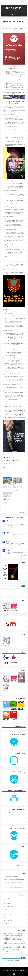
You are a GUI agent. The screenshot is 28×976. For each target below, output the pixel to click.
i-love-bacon (19, 936)
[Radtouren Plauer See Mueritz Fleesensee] (14, 779)
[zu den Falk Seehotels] (14, 97)
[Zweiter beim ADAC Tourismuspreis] (21, 710)
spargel (15, 945)
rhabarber (9, 943)
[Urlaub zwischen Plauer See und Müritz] (14, 854)
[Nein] (26, 971)
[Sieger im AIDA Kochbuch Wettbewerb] (13, 710)
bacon (7, 933)
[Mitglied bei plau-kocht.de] (6, 720)
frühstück (19, 935)
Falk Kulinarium (14, 7)
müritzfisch (6, 941)
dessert (16, 933)
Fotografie (5, 909)
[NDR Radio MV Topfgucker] (6, 664)
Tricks (12, 220)
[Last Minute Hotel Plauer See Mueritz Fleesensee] (14, 741)
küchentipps (6, 939)
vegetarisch (16, 949)
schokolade (22, 943)
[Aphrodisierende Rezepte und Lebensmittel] (13, 682)
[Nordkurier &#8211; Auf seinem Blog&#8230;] (7, 494)
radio (5, 943)
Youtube (20, 2)
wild (10, 951)
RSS (25, 2)
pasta (11, 941)
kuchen (18, 938)
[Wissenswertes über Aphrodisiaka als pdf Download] (13, 611)
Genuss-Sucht (6, 912)
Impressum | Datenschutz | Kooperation (11, 960)
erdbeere (21, 933)
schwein (5, 945)
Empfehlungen (6, 903)
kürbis (10, 939)
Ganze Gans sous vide (11, 885)
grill (7, 937)
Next (23, 508)
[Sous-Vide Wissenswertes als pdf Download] (6, 611)
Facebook (17, 2)
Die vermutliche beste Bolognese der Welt (16, 879)
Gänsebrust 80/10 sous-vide (18, 887)
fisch (4, 935)
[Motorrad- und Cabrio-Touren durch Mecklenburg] (14, 835)
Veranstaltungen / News (8, 920)
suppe (22, 945)
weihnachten (6, 951)
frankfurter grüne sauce (11, 935)
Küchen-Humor (22, 512)
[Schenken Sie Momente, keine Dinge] (14, 760)
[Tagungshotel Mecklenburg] (14, 816)
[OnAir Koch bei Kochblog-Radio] (13, 664)
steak (19, 945)
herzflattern (10, 936)
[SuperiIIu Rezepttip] (13, 720)
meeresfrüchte (15, 939)
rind (12, 943)
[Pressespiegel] (6, 646)
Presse (5, 917)
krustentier (14, 938)
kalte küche (5, 938)
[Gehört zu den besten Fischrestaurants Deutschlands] (6, 710)
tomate (4, 947)
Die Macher (15, 876)
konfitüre (9, 938)
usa (8, 949)
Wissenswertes (6, 923)
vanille (11, 949)
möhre (20, 939)
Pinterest (23, 2)
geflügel (4, 936)
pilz (13, 941)
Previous (5, 508)
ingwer (23, 936)
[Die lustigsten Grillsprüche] (6, 692)
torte (6, 949)
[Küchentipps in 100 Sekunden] (21, 682)
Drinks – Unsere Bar (7, 901)
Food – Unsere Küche (7, 906)
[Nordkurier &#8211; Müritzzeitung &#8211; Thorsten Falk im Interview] (17, 480)
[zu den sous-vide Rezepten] (6, 682)
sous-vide (10, 945)
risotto (15, 943)
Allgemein (5, 898)
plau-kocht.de (18, 941)
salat (18, 943)
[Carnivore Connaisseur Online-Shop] (14, 798)
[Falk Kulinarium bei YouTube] (10, 628)
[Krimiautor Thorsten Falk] (10, 579)
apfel (4, 933)
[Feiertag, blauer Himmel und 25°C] (7, 480)
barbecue (11, 933)
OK (14, 973)
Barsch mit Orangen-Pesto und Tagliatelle (15, 882)
